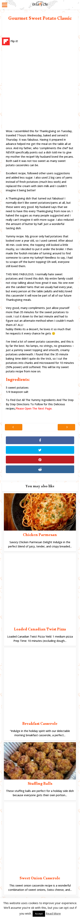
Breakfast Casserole (39, 724)
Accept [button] (39, 913)
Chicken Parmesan (40, 535)
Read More (53, 913)
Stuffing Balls (40, 784)
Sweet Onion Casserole (40, 879)
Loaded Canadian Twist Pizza (40, 630)
